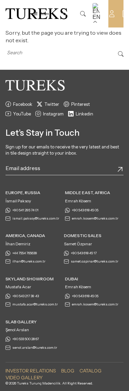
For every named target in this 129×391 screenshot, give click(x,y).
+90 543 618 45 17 (84, 253)
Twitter (51, 104)
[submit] (120, 169)
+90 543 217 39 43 (25, 296)
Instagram (53, 113)
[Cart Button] (125, 13)
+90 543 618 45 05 (85, 210)
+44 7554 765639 (24, 253)
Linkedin (84, 113)
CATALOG (90, 371)
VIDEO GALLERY (24, 378)
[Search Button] (120, 53)
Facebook (22, 104)
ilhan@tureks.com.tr (28, 261)
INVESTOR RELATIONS (31, 371)
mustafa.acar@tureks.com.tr (35, 304)
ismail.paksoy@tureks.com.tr (35, 218)
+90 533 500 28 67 (25, 339)
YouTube (22, 113)
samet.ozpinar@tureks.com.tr (94, 261)
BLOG (67, 371)
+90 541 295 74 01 (25, 210)
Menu (46, 13)
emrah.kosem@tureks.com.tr (95, 218)
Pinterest (80, 104)
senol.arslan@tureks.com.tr (34, 347)
